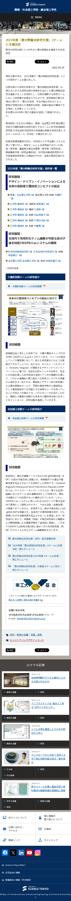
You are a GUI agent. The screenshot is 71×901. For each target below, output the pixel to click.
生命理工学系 (29, 260)
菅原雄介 (40, 203)
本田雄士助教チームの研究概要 (28, 418)
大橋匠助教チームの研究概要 (27, 286)
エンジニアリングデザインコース (27, 640)
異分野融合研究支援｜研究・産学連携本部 (33, 538)
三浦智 (37, 209)
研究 (12, 634)
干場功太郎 (39, 220)
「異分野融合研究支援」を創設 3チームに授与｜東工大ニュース (37, 568)
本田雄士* (13, 255)
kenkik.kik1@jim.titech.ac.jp (31, 618)
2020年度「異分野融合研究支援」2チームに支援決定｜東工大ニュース (37, 547)
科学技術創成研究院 (18, 251)
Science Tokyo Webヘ (15, 864)
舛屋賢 (37, 225)
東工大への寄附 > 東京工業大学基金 (24, 599)
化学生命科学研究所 (43, 251)
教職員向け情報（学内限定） (18, 879)
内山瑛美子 (39, 214)
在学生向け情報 (12, 872)
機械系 (20, 203)
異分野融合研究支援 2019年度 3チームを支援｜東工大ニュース (36, 557)
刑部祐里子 (51, 260)
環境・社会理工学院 (20, 194)
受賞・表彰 (36, 634)
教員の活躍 (22, 634)
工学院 (13, 203)
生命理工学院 (15, 260)
